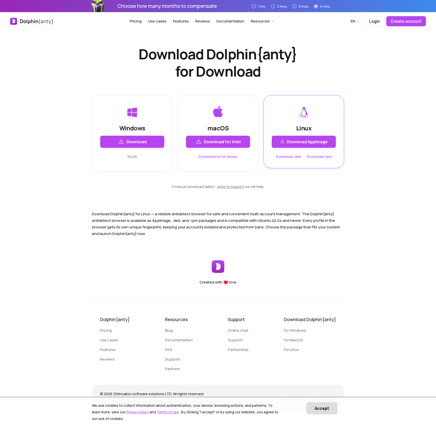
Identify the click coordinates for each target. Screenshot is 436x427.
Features (181, 21)
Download (136, 142)
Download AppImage (307, 142)
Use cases (157, 21)
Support (172, 359)
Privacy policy (137, 412)
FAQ (168, 349)
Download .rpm (319, 156)
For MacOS (293, 340)
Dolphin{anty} (115, 319)
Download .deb (288, 156)
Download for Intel (222, 142)
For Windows (295, 330)
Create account (406, 21)
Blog (169, 330)
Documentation (230, 21)
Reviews (202, 21)
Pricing (136, 21)
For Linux (291, 349)
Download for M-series (218, 156)
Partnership (238, 349)
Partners (172, 369)
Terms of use (168, 412)
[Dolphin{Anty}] (31, 21)
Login (374, 21)
